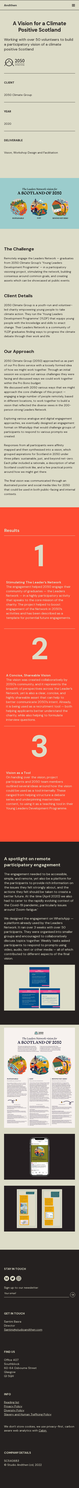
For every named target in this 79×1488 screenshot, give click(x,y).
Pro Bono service (24, 365)
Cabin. (43, 1430)
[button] (75, 5)
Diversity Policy (14, 1410)
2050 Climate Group (18, 305)
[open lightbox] (39, 1081)
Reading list (11, 1402)
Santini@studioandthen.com (23, 1329)
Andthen (10, 5)
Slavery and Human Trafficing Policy (27, 1414)
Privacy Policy (13, 1406)
